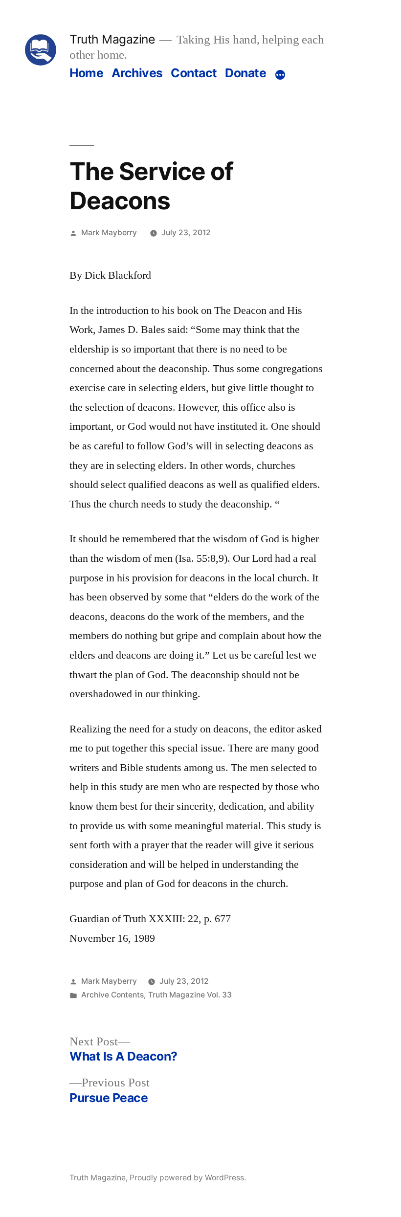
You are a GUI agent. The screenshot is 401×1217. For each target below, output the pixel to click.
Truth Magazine (112, 39)
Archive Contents (112, 994)
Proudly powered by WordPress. (188, 1177)
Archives (137, 73)
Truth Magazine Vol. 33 (190, 994)
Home (86, 73)
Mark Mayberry (109, 232)
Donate (245, 73)
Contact (194, 73)
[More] (280, 75)
